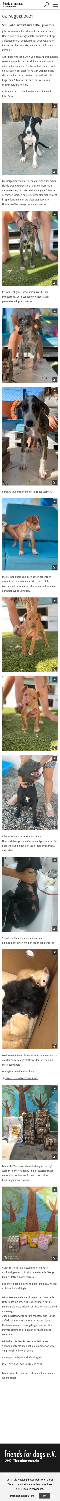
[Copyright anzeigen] (54, 171)
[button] (30, 139)
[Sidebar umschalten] (55, 5)
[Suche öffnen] (46, 5)
